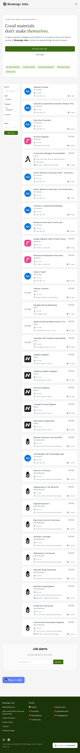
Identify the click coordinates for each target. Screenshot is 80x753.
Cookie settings (8, 730)
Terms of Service (8, 718)
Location (7, 114)
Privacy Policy (7, 722)
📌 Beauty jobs (59, 707)
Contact (5, 726)
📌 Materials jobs (35, 715)
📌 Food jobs (34, 711)
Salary (6, 123)
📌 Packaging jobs (61, 715)
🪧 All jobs (33, 707)
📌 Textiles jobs (35, 720)
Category (7, 104)
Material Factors (8, 707)
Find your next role (39, 49)
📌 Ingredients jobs (61, 711)
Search (6, 87)
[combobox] (11, 118)
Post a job (40, 55)
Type (6, 96)
